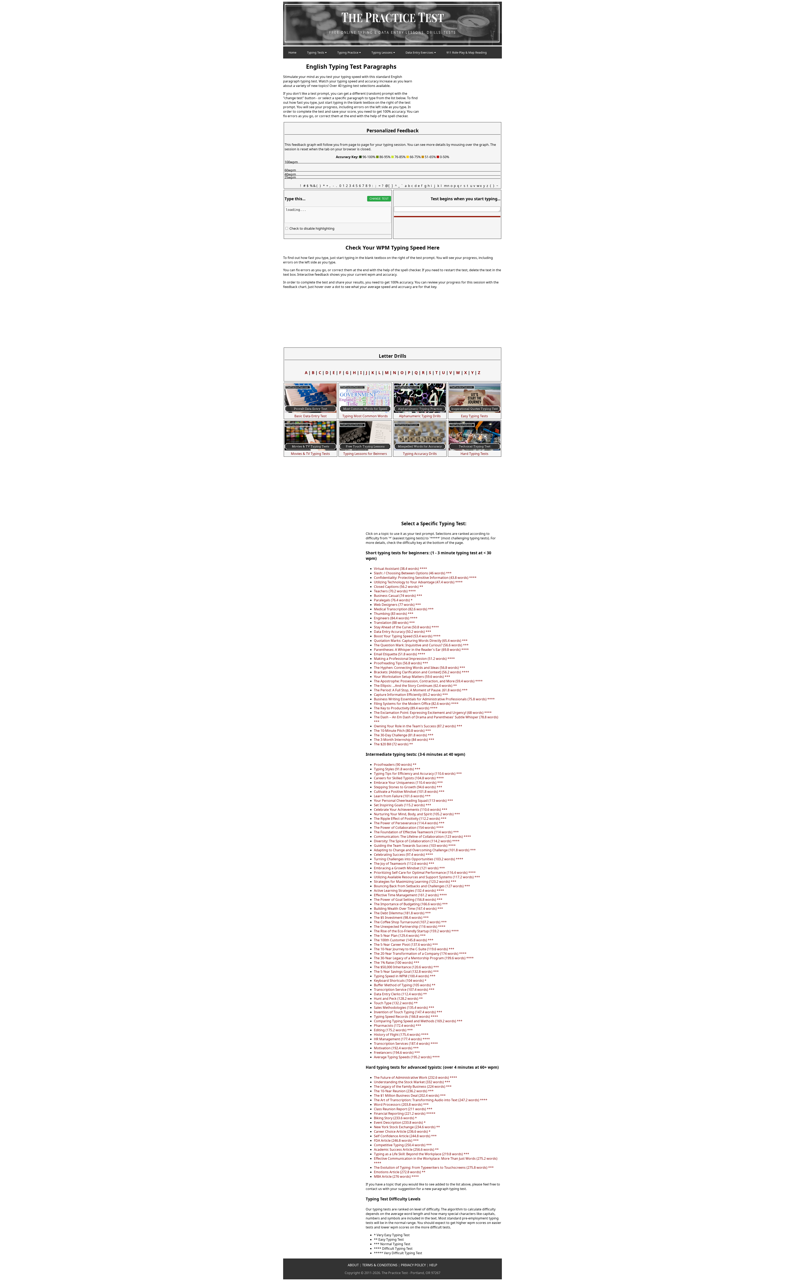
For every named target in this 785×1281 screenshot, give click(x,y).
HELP (433, 1265)
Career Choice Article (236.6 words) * (402, 1131)
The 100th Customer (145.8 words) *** (403, 940)
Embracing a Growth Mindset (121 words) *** (409, 868)
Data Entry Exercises (420, 52)
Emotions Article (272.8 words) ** (399, 1172)
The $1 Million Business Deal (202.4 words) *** (410, 1095)
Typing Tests (316, 52)
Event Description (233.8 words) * (400, 1122)
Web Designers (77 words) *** (397, 604)
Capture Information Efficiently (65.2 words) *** (411, 694)
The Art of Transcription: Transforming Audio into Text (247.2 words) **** (430, 1100)
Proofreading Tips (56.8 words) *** (401, 663)
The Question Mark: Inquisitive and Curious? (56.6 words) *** (421, 645)
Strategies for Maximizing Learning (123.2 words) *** (415, 881)
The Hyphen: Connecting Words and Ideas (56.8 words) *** (419, 667)
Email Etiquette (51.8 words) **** (399, 654)
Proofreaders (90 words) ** (395, 764)
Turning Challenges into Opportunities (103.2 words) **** (418, 859)
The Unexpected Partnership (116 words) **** (409, 926)
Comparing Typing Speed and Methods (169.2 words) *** (418, 1021)
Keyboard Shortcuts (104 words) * (400, 980)
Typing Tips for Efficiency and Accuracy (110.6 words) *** (418, 773)
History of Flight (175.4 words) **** (401, 1034)
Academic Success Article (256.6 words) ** (406, 1149)
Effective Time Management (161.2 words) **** (410, 895)
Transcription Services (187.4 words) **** (406, 1043)
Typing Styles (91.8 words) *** (397, 769)
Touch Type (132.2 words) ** (396, 1003)
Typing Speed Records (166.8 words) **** (406, 1016)
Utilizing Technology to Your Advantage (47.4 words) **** (418, 582)
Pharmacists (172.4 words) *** (397, 1025)
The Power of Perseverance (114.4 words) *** (409, 823)
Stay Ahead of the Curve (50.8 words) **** (406, 627)
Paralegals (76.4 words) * (393, 600)
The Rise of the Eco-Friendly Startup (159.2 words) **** (416, 931)
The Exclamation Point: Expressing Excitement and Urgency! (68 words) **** (433, 712)
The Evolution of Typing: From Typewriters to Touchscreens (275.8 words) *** (434, 1167)
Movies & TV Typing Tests (310, 453)
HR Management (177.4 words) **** (402, 1039)
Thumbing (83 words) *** (393, 613)
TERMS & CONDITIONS (379, 1265)
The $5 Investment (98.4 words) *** (401, 917)
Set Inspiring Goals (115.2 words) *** (402, 805)
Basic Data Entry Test (310, 416)
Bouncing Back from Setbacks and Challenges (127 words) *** (422, 886)
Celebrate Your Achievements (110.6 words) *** (410, 809)
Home (292, 52)
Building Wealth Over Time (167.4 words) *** (408, 908)
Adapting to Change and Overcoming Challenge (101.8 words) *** (425, 850)
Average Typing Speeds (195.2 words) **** (407, 1057)
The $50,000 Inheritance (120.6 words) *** (406, 967)
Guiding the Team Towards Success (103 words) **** (415, 845)
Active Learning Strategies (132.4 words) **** (409, 890)
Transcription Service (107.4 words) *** (404, 989)
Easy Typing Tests (474, 416)
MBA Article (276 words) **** (396, 1176)
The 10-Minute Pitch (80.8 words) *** (402, 730)
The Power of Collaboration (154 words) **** (409, 827)
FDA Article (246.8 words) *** (396, 1140)
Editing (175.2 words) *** (393, 1030)
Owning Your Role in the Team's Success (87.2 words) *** (418, 726)
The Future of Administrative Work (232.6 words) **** (415, 1077)
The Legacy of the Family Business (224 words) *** (413, 1086)
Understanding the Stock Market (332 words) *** (412, 1082)
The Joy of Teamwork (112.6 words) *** (404, 863)
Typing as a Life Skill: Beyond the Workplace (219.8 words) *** (421, 1154)
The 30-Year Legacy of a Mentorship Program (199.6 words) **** (424, 958)
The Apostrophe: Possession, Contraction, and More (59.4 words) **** (428, 681)
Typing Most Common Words (365, 416)
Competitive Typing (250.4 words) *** (403, 1145)
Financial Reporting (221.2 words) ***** (404, 1113)
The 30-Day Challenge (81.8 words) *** (403, 735)
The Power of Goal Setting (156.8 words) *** (408, 899)
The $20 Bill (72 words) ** (393, 744)
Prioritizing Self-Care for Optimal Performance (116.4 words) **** (425, 872)
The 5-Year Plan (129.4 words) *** (400, 935)
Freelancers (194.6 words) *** (397, 1052)
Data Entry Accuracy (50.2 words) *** (402, 631)
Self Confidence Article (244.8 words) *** (405, 1136)
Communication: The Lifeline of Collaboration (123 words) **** (422, 836)
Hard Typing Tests (474, 453)
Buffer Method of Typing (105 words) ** (404, 985)
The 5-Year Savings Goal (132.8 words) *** (406, 971)
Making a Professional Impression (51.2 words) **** (414, 658)
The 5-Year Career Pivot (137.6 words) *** (406, 944)
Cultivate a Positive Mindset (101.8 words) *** (409, 791)
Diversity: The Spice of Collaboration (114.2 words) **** (417, 841)
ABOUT (353, 1265)
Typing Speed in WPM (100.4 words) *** (404, 976)
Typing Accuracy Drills (420, 453)
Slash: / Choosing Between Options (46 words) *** (413, 573)
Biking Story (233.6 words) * (395, 1118)
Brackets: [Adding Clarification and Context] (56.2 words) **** (421, 672)
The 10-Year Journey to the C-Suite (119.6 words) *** (414, 949)
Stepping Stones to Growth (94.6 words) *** (408, 787)
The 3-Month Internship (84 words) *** (404, 739)
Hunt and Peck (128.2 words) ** (398, 998)
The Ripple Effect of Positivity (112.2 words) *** (410, 818)
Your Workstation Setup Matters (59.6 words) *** (412, 676)
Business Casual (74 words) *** (398, 595)
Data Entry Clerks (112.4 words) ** (400, 994)
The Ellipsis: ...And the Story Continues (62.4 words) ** (415, 685)
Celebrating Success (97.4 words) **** (403, 854)
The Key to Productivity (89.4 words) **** (405, 708)
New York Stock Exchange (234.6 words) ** (407, 1127)
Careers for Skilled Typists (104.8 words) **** (409, 778)
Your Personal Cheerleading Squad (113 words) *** (413, 800)
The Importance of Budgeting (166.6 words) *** (411, 904)
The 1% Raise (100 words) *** (396, 962)
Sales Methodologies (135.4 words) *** (404, 1007)
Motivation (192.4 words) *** (396, 1048)
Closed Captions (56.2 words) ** (398, 586)
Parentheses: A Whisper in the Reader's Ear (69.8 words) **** (421, 649)
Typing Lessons (382, 52)
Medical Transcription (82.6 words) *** (404, 609)
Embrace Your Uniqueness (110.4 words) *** (408, 782)
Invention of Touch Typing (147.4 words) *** (408, 1012)
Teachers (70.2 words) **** (395, 591)
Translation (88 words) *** (394, 622)
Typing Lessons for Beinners (365, 453)
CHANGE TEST (379, 198)
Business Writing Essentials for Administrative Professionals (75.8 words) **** (434, 699)
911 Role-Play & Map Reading (466, 52)
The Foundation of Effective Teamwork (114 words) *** (416, 832)
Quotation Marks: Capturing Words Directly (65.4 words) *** (421, 640)
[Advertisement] (460, 90)
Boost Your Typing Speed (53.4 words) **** (407, 636)
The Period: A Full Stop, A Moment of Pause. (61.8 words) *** (421, 690)
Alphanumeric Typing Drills (420, 416)
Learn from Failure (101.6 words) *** (402, 796)
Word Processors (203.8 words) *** (401, 1104)
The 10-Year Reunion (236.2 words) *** (404, 1091)
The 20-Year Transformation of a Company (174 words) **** (420, 953)
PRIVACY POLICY (413, 1265)
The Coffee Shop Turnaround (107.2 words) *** (410, 922)
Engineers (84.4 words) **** (395, 618)
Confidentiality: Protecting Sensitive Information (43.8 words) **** (425, 577)
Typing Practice (348, 52)
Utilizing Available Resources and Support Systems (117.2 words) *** (427, 877)
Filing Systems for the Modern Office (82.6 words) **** (416, 703)
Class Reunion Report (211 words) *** (403, 1109)
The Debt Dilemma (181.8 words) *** (402, 913)
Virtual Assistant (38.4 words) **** (400, 568)
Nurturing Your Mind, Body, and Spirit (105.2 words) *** (417, 814)
